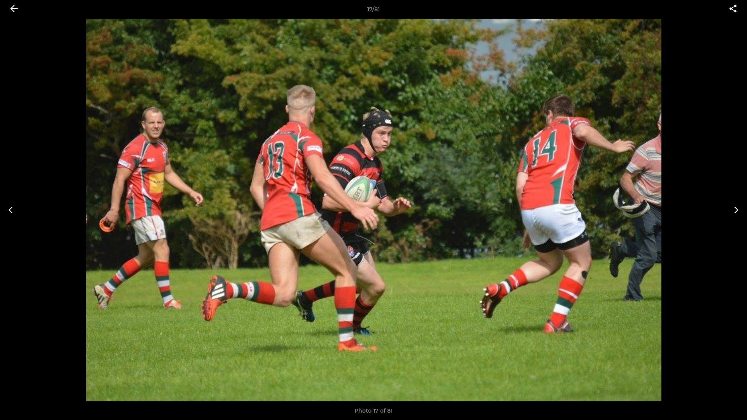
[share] (733, 9)
